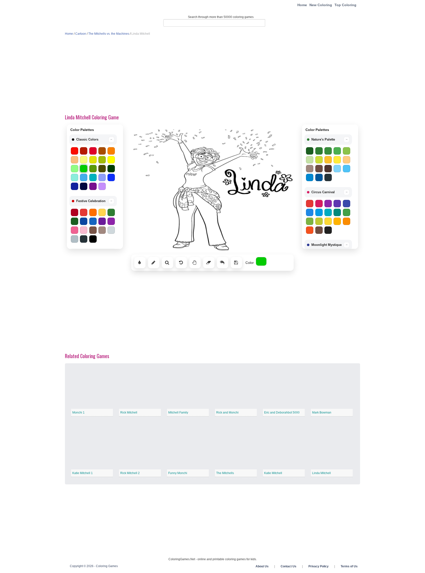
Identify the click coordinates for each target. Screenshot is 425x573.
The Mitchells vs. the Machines (108, 33)
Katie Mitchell (273, 473)
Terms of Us (349, 566)
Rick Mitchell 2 (130, 473)
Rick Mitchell (128, 412)
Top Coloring (345, 5)
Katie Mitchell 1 (82, 473)
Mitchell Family (178, 412)
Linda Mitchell (321, 473)
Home (302, 5)
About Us (262, 566)
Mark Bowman (321, 412)
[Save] (236, 262)
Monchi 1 (78, 412)
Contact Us (288, 566)
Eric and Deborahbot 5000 (282, 412)
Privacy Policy (318, 566)
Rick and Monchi (227, 412)
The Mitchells (225, 473)
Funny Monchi (177, 473)
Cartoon (80, 33)
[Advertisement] (212, 75)
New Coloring (320, 5)
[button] (93, 139)
